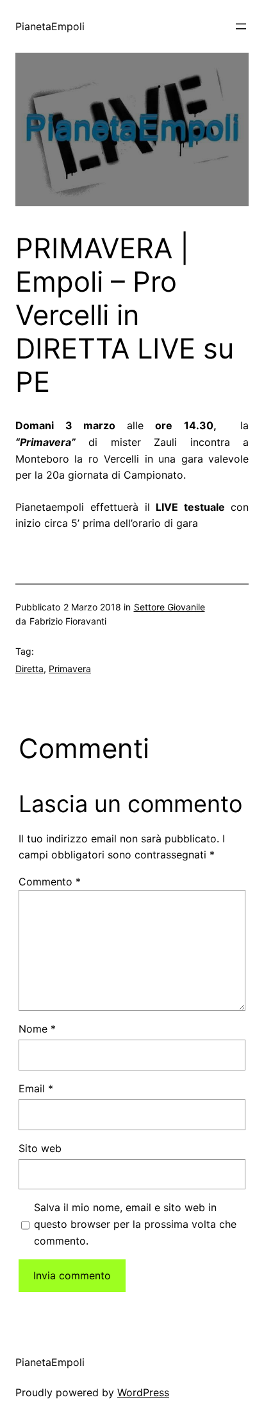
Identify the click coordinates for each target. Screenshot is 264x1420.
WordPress (143, 1392)
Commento (50, 881)
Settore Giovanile (169, 606)
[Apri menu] (241, 26)
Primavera (70, 668)
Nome (37, 1028)
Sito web (40, 1148)
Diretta (29, 668)
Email (36, 1088)
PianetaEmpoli (50, 26)
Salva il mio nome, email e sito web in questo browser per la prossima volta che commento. (135, 1224)
